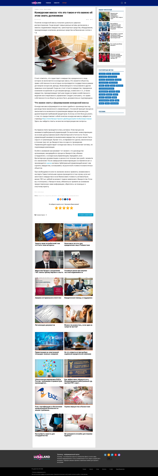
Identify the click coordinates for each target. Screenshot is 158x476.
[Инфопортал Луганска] (36, 4)
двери (114, 97)
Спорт (107, 85)
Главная (37, 9)
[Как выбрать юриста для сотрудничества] (49, 423)
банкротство (41, 195)
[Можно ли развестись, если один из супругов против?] (78, 314)
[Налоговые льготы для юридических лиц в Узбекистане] (78, 232)
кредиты (109, 94)
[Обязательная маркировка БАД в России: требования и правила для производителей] (49, 368)
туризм (113, 85)
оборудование (103, 91)
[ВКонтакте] (58, 199)
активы (67, 195)
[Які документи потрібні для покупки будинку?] (78, 423)
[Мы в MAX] (119, 455)
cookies (42, 474)
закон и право (60, 195)
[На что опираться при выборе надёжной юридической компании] (78, 341)
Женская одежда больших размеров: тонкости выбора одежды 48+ (116, 56)
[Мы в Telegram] (112, 455)
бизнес (109, 73)
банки (111, 100)
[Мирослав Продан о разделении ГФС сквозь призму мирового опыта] (49, 259)
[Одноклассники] (60, 199)
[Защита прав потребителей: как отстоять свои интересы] (49, 232)
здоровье (102, 73)
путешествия (109, 79)
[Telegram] (63, 199)
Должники (54, 195)
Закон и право (47, 9)
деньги (115, 94)
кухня (116, 100)
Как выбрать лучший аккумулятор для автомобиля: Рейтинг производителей (116, 35)
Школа (107, 103)
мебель (102, 85)
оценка (49, 163)
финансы (102, 79)
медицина (119, 85)
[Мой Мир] (67, 199)
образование (113, 82)
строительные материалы (106, 88)
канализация (114, 103)
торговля (111, 91)
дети (117, 91)
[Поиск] (121, 2)
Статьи (41, 9)
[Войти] (125, 3)
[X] (65, 199)
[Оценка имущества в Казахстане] (78, 395)
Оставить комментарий (85, 214)
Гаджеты (108, 97)
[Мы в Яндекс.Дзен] (115, 455)
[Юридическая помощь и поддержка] (78, 287)
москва (101, 103)
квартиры (102, 94)
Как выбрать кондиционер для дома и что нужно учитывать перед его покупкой (116, 26)
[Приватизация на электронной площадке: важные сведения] (49, 341)
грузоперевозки (104, 100)
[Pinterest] (70, 199)
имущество (48, 195)
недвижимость (104, 82)
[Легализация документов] (49, 314)
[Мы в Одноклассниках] (108, 455)
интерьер (118, 79)
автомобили (103, 76)
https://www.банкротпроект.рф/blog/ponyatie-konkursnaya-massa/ (67, 119)
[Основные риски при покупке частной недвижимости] (78, 259)
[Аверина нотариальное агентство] (49, 287)
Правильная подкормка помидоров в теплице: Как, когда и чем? (116, 16)
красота (102, 97)
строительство (112, 76)
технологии (116, 73)
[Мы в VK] (105, 455)
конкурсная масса (74, 195)
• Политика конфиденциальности (39, 472)
